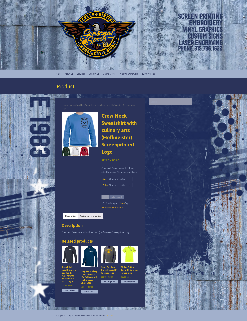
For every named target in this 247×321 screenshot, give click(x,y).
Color (105, 185)
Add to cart (117, 197)
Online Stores (109, 74)
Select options (70, 290)
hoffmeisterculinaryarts (112, 207)
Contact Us (94, 74)
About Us (69, 74)
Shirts (71, 105)
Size (105, 179)
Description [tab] (70, 216)
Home (57, 74)
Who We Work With (129, 74)
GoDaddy (110, 315)
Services (81, 74)
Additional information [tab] (90, 216)
